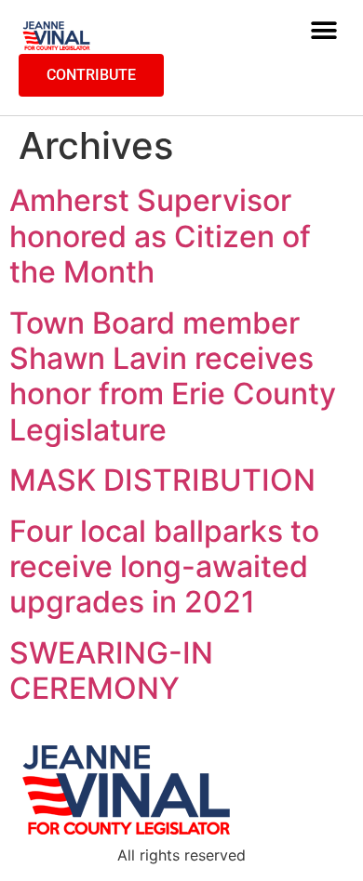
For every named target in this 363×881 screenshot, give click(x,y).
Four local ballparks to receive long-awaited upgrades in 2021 (164, 567)
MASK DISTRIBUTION (162, 480)
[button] (323, 31)
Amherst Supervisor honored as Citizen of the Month (160, 236)
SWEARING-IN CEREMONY (111, 670)
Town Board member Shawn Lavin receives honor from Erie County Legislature (172, 376)
